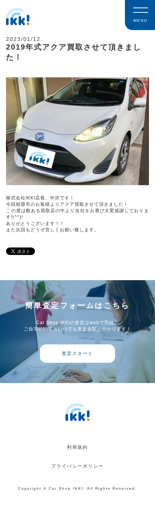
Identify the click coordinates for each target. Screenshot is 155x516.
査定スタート (77, 353)
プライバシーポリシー (77, 466)
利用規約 (77, 447)
